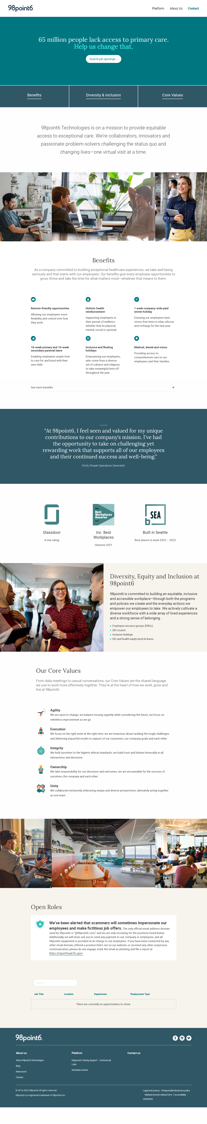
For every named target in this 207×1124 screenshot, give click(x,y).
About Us (176, 8)
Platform (158, 8)
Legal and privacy (151, 1090)
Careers (19, 1077)
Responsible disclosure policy (176, 1090)
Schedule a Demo (80, 1069)
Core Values (172, 95)
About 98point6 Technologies (30, 1060)
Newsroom (21, 1071)
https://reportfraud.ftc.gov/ (66, 953)
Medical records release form (158, 1094)
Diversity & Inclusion (103, 95)
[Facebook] (175, 1038)
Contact (193, 8)
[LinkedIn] (182, 1038)
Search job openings (102, 59)
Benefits (34, 95)
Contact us (134, 1053)
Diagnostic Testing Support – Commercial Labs (91, 1062)
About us (21, 1053)
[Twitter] (188, 1038)
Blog (18, 1065)
